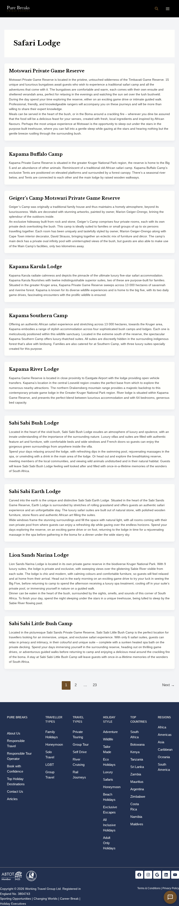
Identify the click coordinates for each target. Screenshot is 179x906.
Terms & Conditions (148, 888)
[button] (157, 9)
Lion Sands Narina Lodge (39, 555)
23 (95, 685)
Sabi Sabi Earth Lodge (35, 491)
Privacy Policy (170, 888)
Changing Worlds (45, 898)
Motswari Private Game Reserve (46, 70)
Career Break (69, 898)
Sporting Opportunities (15, 898)
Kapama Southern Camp (38, 315)
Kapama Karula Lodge (35, 266)
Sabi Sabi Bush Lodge (34, 423)
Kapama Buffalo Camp (36, 154)
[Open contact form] (170, 897)
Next (168, 685)
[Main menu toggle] (167, 8)
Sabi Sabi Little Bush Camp (40, 623)
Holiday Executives (13, 903)
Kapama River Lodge (34, 369)
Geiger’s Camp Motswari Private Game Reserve (64, 198)
